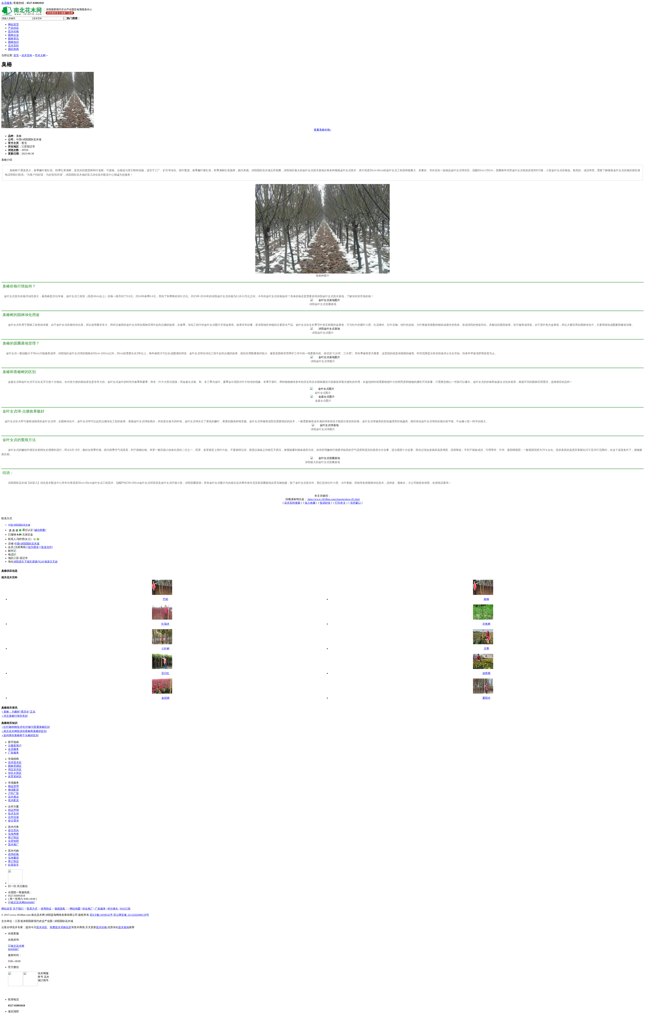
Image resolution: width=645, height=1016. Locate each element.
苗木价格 (13, 31)
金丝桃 (165, 697)
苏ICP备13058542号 (101, 914)
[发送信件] (46, 547)
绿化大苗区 (15, 773)
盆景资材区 (15, 776)
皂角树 (486, 623)
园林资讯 (13, 38)
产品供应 (13, 28)
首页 (16, 55)
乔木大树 (40, 55)
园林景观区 (15, 765)
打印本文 (340, 502)
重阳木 (486, 697)
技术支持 (13, 813)
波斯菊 (486, 673)
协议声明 (13, 810)
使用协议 (46, 908)
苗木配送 (13, 800)
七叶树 (165, 648)
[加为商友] (33, 547)
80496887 (29, 902)
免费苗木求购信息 (60, 927)
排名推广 (87, 908)
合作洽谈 (13, 817)
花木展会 (13, 796)
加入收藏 (310, 502)
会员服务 (6, 3)
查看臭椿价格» (322, 129)
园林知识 (13, 42)
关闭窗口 (355, 502)
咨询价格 (13, 854)
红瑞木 (165, 623)
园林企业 (13, 35)
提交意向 (13, 830)
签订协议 (13, 837)
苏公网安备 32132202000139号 (131, 914)
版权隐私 (60, 908)
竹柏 (165, 599)
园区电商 (13, 49)
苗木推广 (13, 844)
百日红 (165, 673)
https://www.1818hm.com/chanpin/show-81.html (333, 499)
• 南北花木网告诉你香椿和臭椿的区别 (24, 731)
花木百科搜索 (292, 502)
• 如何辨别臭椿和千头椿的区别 (20, 735)
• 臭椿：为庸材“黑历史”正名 (18, 711)
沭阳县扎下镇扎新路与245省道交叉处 (35, 561)
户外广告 (13, 793)
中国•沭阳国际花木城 (19, 525)
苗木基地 (123, 927)
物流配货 (13, 789)
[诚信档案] (40, 530)
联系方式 (32, 908)
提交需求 (13, 820)
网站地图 (75, 908)
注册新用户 (15, 745)
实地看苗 (13, 857)
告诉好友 (325, 502)
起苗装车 (13, 864)
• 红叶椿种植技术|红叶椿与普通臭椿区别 (26, 727)
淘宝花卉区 (15, 769)
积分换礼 (113, 908)
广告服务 (13, 752)
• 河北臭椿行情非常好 (15, 715)
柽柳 (486, 599)
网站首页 (13, 24)
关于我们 (18, 908)
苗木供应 (41, 927)
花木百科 (13, 45)
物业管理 (13, 786)
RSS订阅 (125, 908)
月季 (486, 648)
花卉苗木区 (15, 762)
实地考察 (13, 833)
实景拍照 (13, 841)
